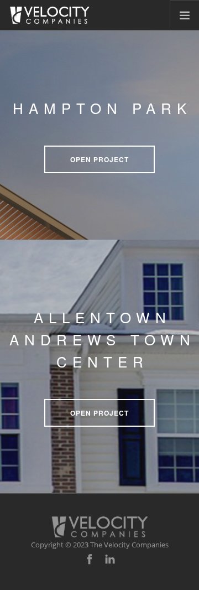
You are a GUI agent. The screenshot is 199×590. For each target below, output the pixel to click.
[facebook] (90, 559)
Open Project (99, 159)
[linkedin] (110, 559)
